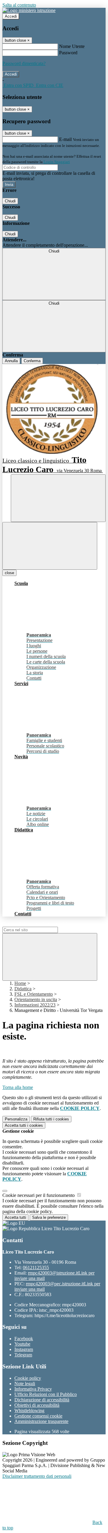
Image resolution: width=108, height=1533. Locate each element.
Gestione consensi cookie (38, 1415)
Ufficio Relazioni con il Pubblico (45, 1394)
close (9, 573)
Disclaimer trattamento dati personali (36, 1476)
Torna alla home (17, 1087)
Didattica (23, 988)
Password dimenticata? (24, 63)
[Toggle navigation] (49, 546)
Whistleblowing (29, 1410)
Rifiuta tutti (51, 1119)
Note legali (24, 1383)
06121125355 (36, 1267)
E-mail (65, 139)
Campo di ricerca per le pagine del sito (38, 923)
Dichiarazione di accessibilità (41, 1399)
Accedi (11, 16)
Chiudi (10, 201)
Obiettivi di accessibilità (36, 1405)
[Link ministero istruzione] (29, 10)
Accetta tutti (24, 1125)
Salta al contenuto (19, 4)
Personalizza (16, 1119)
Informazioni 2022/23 (35, 1004)
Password (68, 52)
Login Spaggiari (57, 162)
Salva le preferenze (49, 1217)
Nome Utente (72, 46)
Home (20, 983)
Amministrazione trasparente (41, 1421)
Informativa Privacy (33, 1388)
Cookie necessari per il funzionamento (39, 1195)
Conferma (32, 361)
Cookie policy (27, 1378)
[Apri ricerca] (58, 498)
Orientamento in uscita (35, 999)
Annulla (11, 361)
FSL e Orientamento (33, 994)
